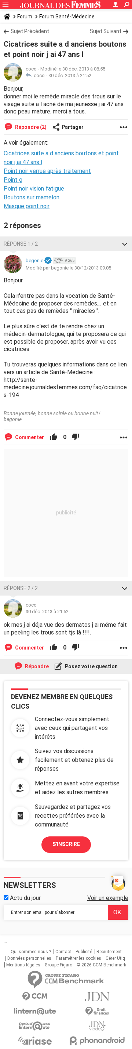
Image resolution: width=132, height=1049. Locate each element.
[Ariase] (35, 1041)
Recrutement (109, 951)
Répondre (36, 666)
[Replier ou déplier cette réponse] (125, 244)
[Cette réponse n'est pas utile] (75, 437)
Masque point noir (27, 206)
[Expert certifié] (48, 261)
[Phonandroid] (97, 1040)
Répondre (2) (30, 127)
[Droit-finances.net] (97, 1011)
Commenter (29, 437)
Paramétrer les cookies (78, 958)
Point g (13, 179)
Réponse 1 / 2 (21, 244)
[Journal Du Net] (97, 996)
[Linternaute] (35, 1011)
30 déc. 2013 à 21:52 (69, 75)
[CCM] (35, 996)
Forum (24, 16)
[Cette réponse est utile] (53, 437)
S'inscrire (66, 844)
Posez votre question (91, 666)
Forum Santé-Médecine (67, 16)
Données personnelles (29, 958)
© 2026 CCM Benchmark (101, 964)
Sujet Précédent (30, 31)
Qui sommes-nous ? (31, 951)
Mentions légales (23, 964)
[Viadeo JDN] (97, 1026)
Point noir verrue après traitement (47, 170)
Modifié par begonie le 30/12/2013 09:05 (68, 268)
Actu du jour (24, 897)
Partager (73, 127)
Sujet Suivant (105, 31)
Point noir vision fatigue (34, 188)
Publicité (84, 951)
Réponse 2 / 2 (21, 588)
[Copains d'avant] (35, 1026)
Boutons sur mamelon (31, 197)
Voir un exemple (107, 897)
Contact (63, 951)
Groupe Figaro (58, 964)
